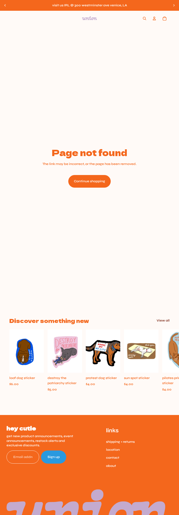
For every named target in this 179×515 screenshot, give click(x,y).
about (111, 466)
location (113, 450)
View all (163, 320)
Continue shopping (89, 181)
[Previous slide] (5, 5)
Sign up (54, 457)
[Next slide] (174, 5)
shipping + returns (120, 442)
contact (112, 458)
